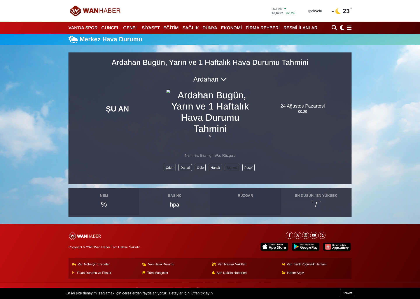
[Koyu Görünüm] (341, 28)
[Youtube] (313, 235)
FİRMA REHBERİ (263, 27)
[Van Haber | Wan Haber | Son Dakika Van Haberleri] (95, 11)
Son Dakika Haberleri (232, 273)
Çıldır (169, 167)
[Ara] (335, 28)
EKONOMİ (231, 27)
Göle (200, 167)
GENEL (130, 27)
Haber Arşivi (295, 273)
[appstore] (274, 247)
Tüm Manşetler (157, 273)
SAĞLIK (190, 27)
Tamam (347, 293)
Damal (185, 167)
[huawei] (337, 247)
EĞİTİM (171, 27)
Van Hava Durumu (161, 264)
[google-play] (305, 247)
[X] (297, 235)
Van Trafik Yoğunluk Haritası (306, 264)
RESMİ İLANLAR (300, 27)
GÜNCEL (110, 27)
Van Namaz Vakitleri (232, 264)
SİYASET (151, 27)
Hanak (215, 167)
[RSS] (322, 235)
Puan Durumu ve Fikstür (94, 273)
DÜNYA (210, 27)
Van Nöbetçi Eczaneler (94, 264)
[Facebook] (289, 235)
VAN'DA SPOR (83, 27)
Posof (248, 167)
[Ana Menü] (348, 28)
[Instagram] (305, 235)
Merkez (232, 167)
